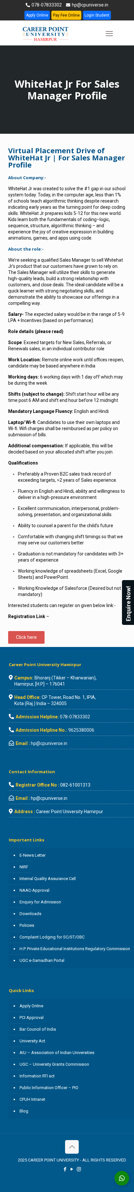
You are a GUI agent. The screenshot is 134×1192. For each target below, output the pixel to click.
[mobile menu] (109, 33)
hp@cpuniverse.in (89, 4)
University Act (32, 1040)
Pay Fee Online (66, 15)
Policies (27, 925)
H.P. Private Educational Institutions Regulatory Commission (75, 948)
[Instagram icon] (78, 1169)
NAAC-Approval (34, 890)
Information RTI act (37, 1076)
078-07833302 (46, 4)
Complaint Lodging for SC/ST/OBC (52, 937)
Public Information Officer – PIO (49, 1087)
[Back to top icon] (72, 1147)
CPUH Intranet (32, 1099)
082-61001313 (75, 785)
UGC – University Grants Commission (54, 1064)
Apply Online (37, 15)
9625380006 (81, 730)
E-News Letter (33, 855)
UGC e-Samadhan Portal (42, 960)
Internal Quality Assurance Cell (48, 878)
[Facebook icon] (65, 1169)
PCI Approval (32, 1017)
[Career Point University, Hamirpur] (53, 33)
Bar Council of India (38, 1029)
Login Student (97, 15)
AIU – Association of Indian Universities (57, 1052)
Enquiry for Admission (40, 902)
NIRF (24, 866)
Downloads (30, 913)
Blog (24, 1111)
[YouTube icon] (72, 1169)
